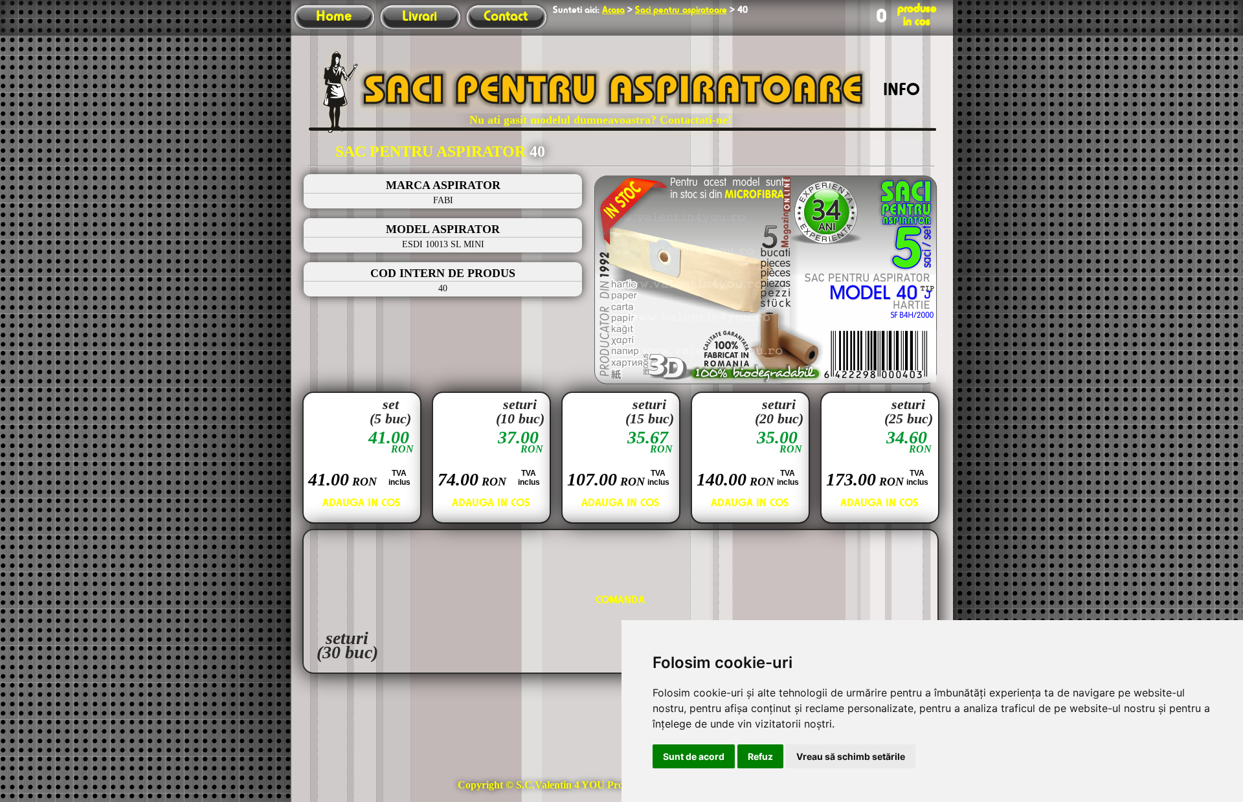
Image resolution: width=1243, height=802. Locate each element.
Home (334, 17)
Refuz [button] (760, 756)
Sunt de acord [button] (693, 756)
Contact (506, 17)
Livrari (419, 17)
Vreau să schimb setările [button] (850, 756)
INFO (901, 91)
